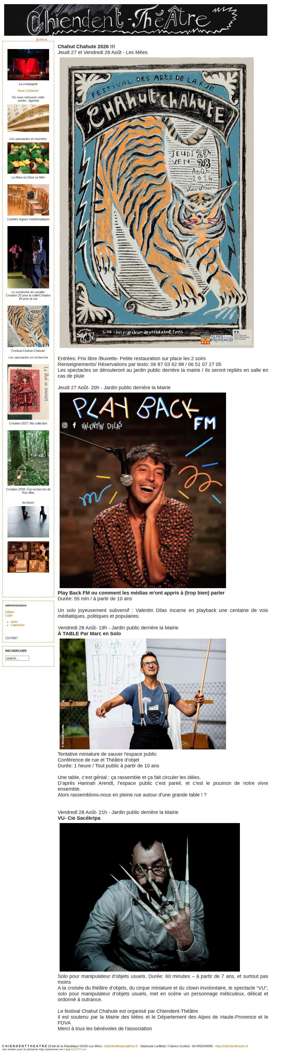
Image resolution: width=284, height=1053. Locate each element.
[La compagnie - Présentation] (28, 81)
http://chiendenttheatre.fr (231, 1046)
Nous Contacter (28, 90)
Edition (41, 39)
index (14, 621)
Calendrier (18, 625)
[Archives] (28, 573)
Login (8, 615)
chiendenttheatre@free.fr (121, 1046)
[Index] (135, 36)
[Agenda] (28, 132)
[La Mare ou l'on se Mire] (28, 174)
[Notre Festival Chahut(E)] (28, 348)
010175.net (78, 1049)
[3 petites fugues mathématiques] (28, 216)
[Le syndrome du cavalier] (28, 289)
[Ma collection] (28, 420)
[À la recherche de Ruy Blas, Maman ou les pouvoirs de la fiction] (28, 486)
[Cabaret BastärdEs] (28, 538)
